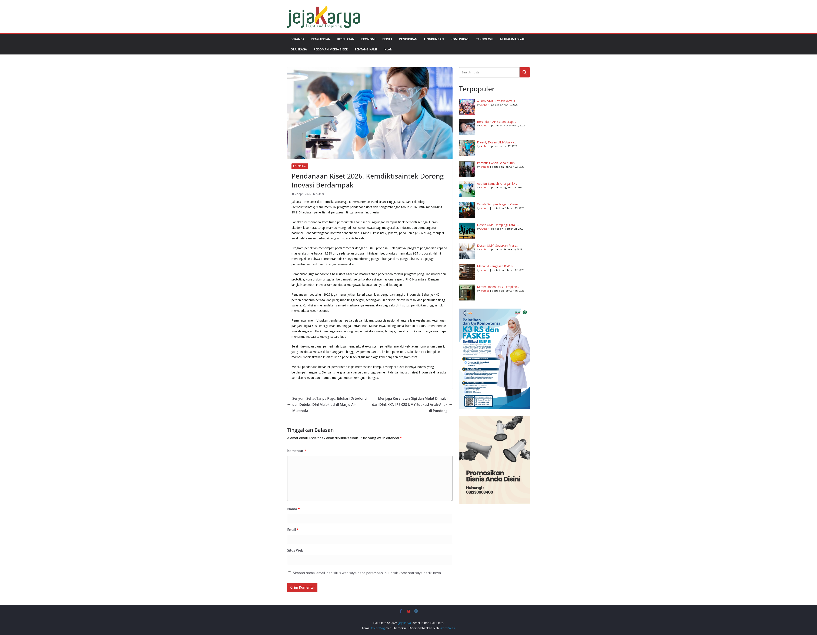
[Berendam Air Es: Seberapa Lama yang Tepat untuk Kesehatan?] (467, 127)
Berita (387, 39)
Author (320, 194)
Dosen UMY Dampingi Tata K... (498, 225)
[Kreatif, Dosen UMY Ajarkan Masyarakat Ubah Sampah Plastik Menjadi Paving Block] (467, 148)
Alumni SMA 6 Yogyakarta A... (497, 101)
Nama (293, 509)
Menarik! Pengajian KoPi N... (496, 266)
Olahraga (299, 49)
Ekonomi (368, 39)
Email (293, 529)
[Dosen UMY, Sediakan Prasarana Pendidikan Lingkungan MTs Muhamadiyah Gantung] (467, 251)
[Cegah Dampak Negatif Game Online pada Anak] (467, 210)
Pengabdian (320, 39)
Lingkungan (434, 39)
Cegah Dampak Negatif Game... (498, 204)
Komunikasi (460, 39)
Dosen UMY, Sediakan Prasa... (497, 245)
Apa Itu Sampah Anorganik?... (497, 184)
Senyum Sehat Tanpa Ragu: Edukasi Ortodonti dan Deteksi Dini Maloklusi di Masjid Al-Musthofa (329, 404)
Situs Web (295, 550)
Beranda (297, 39)
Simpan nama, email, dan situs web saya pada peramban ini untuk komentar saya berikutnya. (367, 573)
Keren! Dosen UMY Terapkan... (498, 287)
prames (484, 166)
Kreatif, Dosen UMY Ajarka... (496, 142)
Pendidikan (408, 39)
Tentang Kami (366, 49)
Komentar (296, 450)
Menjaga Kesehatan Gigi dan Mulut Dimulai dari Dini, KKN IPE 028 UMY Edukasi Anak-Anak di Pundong (409, 404)
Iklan (388, 49)
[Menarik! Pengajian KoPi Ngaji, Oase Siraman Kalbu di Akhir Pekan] (467, 272)
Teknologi (484, 39)
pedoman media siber (331, 49)
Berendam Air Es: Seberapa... (496, 122)
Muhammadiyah (513, 39)
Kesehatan (345, 39)
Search (525, 72)
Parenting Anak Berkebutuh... (497, 163)
